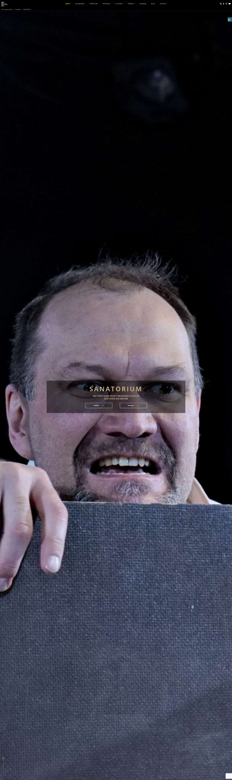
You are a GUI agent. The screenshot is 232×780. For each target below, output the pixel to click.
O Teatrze (119, 4)
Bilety (68, 4)
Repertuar (94, 4)
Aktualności (80, 4)
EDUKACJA (143, 4)
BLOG (153, 4)
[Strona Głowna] (18, 4)
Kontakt (163, 4)
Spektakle (106, 4)
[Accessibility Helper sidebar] (230, 19)
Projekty (131, 4)
